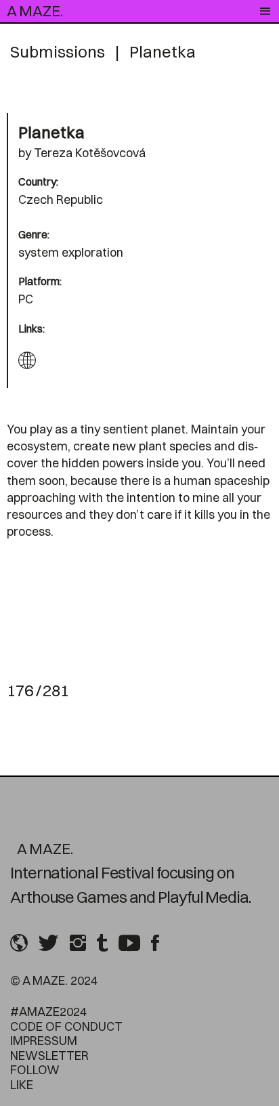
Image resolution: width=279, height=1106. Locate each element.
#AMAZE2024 (48, 1011)
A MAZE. (35, 10)
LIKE (21, 1084)
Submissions (57, 51)
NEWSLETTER (49, 1055)
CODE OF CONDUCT (66, 1026)
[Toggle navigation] (265, 11)
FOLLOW (35, 1070)
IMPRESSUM (43, 1040)
